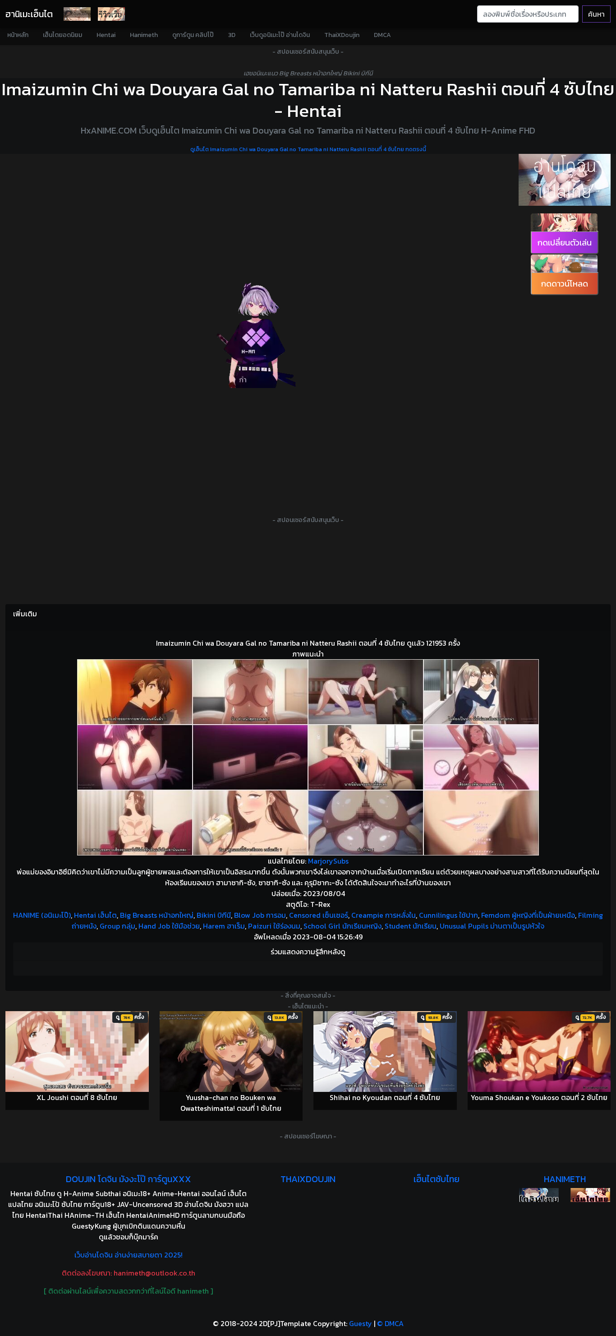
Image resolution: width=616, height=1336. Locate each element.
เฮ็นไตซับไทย (437, 1179)
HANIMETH (565, 1179)
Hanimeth (144, 35)
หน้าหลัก (17, 35)
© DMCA (390, 1323)
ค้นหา (596, 14)
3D (231, 35)
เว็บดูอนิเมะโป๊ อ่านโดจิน (280, 35)
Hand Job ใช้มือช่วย (169, 925)
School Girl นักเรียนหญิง (342, 925)
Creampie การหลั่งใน (383, 915)
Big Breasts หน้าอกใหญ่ (156, 915)
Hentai (106, 35)
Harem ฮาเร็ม (224, 925)
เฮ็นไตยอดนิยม (62, 35)
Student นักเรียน (411, 925)
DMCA (382, 35)
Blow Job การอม (260, 915)
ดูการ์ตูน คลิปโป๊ (193, 35)
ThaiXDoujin (341, 35)
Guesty (360, 1323)
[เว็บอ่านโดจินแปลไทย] (565, 180)
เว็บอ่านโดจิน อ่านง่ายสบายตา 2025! (128, 1254)
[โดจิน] (77, 14)
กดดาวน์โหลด (564, 283)
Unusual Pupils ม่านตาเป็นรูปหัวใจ (492, 925)
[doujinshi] (111, 14)
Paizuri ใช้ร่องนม (274, 925)
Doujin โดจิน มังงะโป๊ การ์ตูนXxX (128, 1179)
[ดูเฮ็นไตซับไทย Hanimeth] (590, 1195)
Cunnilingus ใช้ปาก (448, 915)
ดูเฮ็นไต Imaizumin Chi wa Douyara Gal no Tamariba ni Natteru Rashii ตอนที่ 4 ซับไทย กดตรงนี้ (308, 149)
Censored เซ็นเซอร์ (318, 915)
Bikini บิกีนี (214, 915)
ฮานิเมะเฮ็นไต (29, 14)
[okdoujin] (539, 1195)
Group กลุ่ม (117, 925)
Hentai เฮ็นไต (95, 915)
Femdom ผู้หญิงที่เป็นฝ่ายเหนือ (528, 915)
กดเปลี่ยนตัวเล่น (565, 242)
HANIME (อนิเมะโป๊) (42, 915)
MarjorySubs (328, 860)
